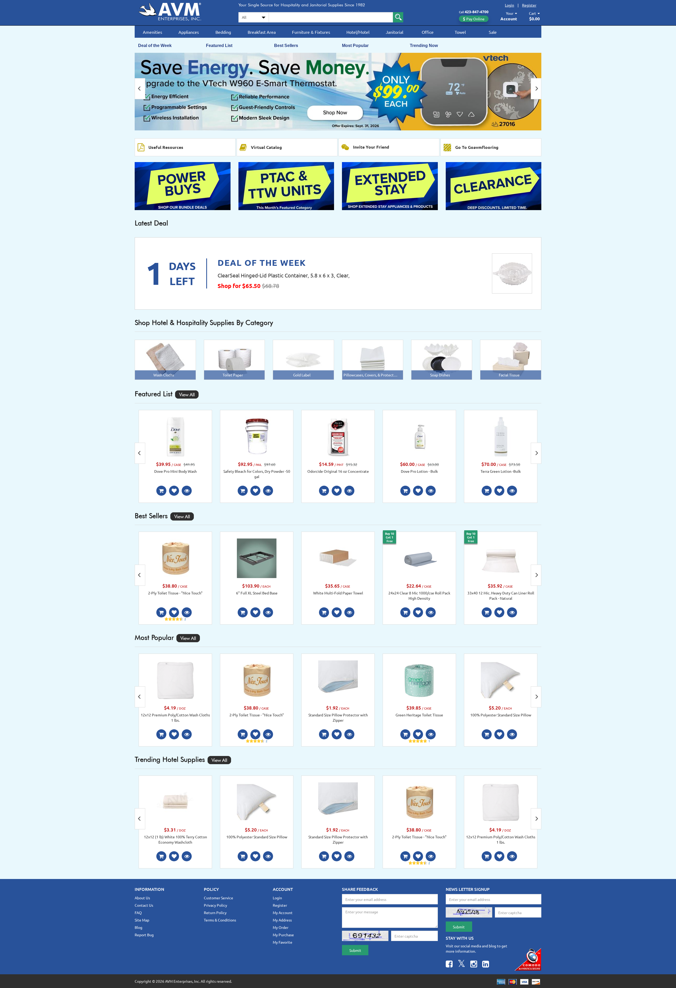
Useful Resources (165, 147)
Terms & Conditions (220, 920)
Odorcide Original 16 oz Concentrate (338, 471)
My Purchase (283, 934)
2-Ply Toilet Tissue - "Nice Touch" (175, 592)
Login (509, 5)
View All (187, 394)
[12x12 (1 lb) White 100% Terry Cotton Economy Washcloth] (175, 801)
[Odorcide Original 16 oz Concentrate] (338, 436)
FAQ (138, 912)
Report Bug (144, 934)
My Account (283, 912)
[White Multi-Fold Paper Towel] (338, 557)
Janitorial (394, 32)
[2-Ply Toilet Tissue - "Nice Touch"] (175, 557)
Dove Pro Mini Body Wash (175, 471)
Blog (138, 927)
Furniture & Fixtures (311, 32)
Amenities (152, 32)
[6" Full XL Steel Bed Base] (256, 557)
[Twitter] (461, 964)
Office (428, 32)
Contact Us (144, 905)
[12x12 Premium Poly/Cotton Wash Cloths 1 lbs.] (175, 679)
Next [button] (536, 88)
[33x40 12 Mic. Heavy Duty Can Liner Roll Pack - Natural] (500, 557)
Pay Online (475, 18)
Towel (460, 32)
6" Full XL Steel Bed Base (257, 592)
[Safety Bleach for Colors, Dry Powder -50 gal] (256, 436)
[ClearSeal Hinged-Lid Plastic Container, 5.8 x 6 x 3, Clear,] (512, 273)
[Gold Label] (303, 359)
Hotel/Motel (357, 32)
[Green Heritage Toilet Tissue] (419, 679)
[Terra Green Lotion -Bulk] (500, 436)
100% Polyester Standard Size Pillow (500, 714)
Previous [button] (140, 88)
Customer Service (218, 897)
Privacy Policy (215, 905)
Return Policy (215, 912)
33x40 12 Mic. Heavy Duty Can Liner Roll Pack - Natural (500, 595)
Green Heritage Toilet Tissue (419, 714)
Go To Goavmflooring (477, 147)
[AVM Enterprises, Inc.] (174, 10)
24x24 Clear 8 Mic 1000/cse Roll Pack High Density (419, 595)
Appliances (189, 32)
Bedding (223, 32)
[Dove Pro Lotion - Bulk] (419, 436)
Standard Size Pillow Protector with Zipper (338, 717)
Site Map (142, 920)
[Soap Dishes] (442, 359)
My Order (280, 927)
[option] (338, 91)
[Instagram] (473, 964)
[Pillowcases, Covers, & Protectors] (372, 359)
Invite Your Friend (371, 147)
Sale (493, 32)
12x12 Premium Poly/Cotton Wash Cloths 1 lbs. (175, 717)
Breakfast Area (262, 32)
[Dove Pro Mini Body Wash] (175, 436)
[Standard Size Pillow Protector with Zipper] (338, 679)
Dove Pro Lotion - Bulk (419, 471)
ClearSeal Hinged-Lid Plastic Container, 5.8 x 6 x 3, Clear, (284, 275)
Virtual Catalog (266, 147)
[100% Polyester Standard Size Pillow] (500, 679)
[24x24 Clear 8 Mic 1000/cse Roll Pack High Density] (419, 557)
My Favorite (282, 942)
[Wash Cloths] (165, 359)
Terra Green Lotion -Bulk (501, 471)
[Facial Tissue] (511, 359)
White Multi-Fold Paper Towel (338, 592)
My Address (282, 920)
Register (529, 5)
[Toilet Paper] (234, 359)
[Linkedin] (485, 964)
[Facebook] (449, 964)
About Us (142, 897)
